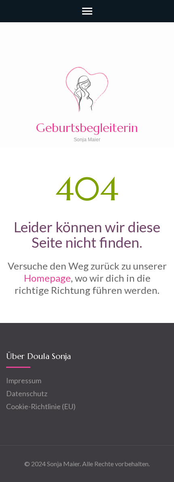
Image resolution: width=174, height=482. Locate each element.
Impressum (23, 380)
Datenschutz (26, 393)
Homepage (47, 278)
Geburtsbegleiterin (87, 127)
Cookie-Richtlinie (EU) (41, 406)
